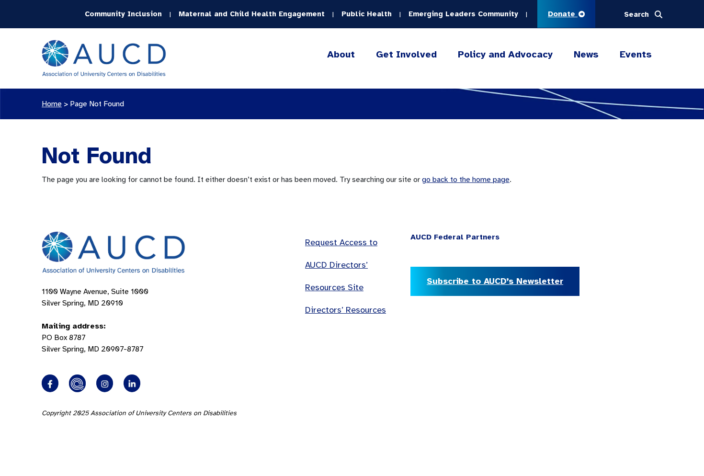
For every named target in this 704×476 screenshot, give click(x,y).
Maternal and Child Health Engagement (252, 14)
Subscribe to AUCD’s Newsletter (495, 281)
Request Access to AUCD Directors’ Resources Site (341, 265)
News (586, 54)
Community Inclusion (123, 14)
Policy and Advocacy (505, 54)
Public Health (366, 14)
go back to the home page (466, 179)
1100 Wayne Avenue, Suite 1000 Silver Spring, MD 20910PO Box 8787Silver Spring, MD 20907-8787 (95, 320)
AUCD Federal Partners (455, 237)
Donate (563, 14)
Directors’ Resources (345, 310)
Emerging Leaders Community (463, 14)
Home (52, 104)
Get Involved (406, 54)
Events (636, 54)
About (341, 54)
